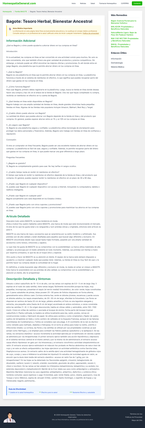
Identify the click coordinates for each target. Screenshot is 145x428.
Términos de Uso (136, 414)
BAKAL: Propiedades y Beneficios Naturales (120, 45)
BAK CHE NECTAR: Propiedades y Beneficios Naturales (125, 39)
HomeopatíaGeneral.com (19, 3)
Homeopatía (7, 11)
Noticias (83, 3)
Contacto (137, 3)
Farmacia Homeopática (107, 3)
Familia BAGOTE (21, 11)
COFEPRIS (125, 3)
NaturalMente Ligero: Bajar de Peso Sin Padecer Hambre (124, 33)
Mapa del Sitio (137, 420)
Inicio (74, 3)
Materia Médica (117, 67)
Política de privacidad (91, 33)
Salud (93, 3)
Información (116, 59)
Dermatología (117, 63)
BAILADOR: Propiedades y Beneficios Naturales (122, 27)
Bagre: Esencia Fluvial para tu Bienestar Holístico (123, 22)
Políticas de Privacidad (133, 417)
